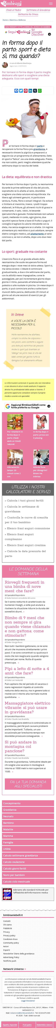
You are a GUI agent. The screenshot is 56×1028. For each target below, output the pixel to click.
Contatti (6, 921)
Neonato (8, 816)
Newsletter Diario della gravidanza (18, 953)
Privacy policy (9, 935)
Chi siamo (7, 924)
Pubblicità (7, 928)
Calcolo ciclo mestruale (16, 881)
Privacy (6, 932)
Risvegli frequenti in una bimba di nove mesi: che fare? (24, 587)
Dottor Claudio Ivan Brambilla (18, 719)
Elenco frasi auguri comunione (28, 528)
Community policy (11, 942)
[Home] (20, 4)
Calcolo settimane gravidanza (20, 855)
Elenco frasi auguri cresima (26, 545)
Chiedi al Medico (13, 10)
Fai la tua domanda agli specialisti (28, 784)
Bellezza (22, 20)
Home (5, 20)
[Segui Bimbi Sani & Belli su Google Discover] (28, 31)
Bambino (8, 822)
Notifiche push (9, 961)
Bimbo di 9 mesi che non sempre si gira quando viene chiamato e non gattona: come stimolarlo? (27, 626)
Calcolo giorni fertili (14, 868)
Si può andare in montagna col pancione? (21, 747)
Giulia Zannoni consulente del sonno (21, 598)
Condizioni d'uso (10, 939)
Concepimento (11, 803)
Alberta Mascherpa (24, 63)
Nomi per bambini (14, 875)
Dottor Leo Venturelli (15, 680)
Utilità (7, 848)
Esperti (6, 950)
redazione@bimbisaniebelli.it (22, 1013)
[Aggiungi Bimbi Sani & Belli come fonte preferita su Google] (28, 406)
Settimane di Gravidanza (38, 10)
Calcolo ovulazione (14, 861)
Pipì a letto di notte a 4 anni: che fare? (27, 671)
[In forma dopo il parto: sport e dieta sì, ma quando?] (28, 118)
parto (40, 145)
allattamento (37, 233)
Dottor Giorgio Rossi (14, 642)
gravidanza (39, 149)
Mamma (13, 20)
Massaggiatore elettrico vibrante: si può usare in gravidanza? (27, 708)
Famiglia (8, 842)
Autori (6, 946)
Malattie (8, 829)
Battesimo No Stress (28, 14)
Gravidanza (9, 809)
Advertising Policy (11, 957)
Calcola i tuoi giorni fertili (25, 500)
